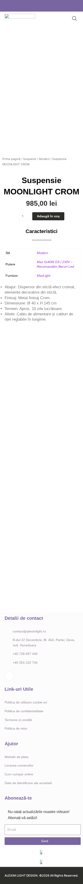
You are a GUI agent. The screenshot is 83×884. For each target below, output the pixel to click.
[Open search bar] (74, 18)
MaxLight (43, 275)
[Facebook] (40, 6)
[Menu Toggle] (55, 18)
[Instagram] (47, 6)
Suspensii (29, 159)
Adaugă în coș (48, 216)
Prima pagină (11, 159)
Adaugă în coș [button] (19, 423)
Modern (44, 159)
